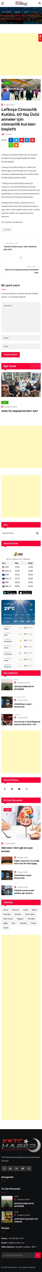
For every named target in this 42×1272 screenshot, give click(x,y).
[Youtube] (21, 140)
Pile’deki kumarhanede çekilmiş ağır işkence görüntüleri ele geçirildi (24, 893)
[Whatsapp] (11, 145)
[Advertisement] (21, 54)
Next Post (31, 266)
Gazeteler (7, 914)
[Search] (40, 3)
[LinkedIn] (27, 140)
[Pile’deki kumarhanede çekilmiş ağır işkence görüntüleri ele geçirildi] (7, 890)
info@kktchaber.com (15, 1243)
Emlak (25, 910)
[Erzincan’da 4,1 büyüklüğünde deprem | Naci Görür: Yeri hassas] (7, 719)
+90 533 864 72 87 (16, 1238)
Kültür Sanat (20, 697)
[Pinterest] (32, 140)
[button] (33, 366)
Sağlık (5, 923)
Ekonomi (15, 910)
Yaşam (5, 928)
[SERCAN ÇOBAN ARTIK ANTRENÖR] (7, 684)
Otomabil (31, 919)
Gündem (18, 914)
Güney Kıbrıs (30, 914)
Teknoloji (23, 923)
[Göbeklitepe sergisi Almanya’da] (7, 702)
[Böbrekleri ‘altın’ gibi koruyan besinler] (21, 823)
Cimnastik (6, 230)
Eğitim (34, 910)
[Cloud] (16, 145)
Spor (16, 679)
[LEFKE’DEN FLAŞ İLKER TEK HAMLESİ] (7, 1217)
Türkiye (17, 714)
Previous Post (12, 243)
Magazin (20, 919)
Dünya (5, 910)
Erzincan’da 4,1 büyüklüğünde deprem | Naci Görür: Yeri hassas (27, 724)
